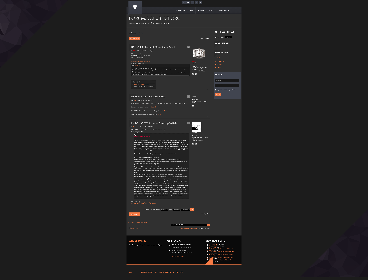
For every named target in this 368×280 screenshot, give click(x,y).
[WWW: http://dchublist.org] (196, 144)
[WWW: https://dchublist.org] (196, 74)
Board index (134, 228)
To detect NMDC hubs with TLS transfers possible (219, 260)
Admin (135, 51)
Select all (137, 65)
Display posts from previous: (153, 209)
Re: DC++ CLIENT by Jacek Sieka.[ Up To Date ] (154, 123)
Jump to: (168, 225)
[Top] (207, 90)
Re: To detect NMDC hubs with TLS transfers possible (220, 249)
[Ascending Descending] (187, 209)
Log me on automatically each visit (226, 90)
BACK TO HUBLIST (224, 10)
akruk (142, 33)
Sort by (171, 209)
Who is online (137, 240)
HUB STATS (168, 272)
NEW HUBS (179, 272)
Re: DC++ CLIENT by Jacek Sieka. (148, 96)
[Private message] (193, 74)
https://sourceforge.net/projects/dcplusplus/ (143, 203)
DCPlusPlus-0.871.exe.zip (141, 85)
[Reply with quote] (188, 47)
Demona (135, 127)
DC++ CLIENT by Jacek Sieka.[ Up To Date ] (153, 47)
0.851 (159, 115)
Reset (130, 272)
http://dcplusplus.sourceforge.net (140, 61)
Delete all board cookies (190, 228)
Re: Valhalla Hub (213, 245)
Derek (138, 33)
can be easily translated (155, 107)
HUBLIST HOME (147, 272)
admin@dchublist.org (178, 256)
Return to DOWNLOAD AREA (138, 222)
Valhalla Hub (212, 247)
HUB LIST (158, 272)
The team (181, 228)
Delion (135, 100)
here (165, 111)
